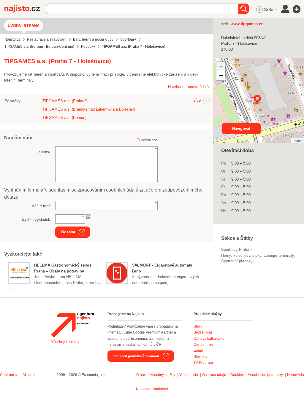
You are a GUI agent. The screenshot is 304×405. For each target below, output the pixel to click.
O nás (141, 375)
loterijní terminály (279, 255)
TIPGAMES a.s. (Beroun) (64, 117)
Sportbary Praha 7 (236, 249)
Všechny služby (163, 375)
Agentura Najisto (72, 324)
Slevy (198, 326)
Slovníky (200, 357)
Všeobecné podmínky (265, 375)
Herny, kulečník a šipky (241, 255)
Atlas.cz (29, 375)
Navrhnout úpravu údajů (188, 86)
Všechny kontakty (65, 342)
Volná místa (188, 375)
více (197, 100)
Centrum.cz (9, 375)
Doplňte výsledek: (35, 219)
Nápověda (295, 375)
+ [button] (221, 66)
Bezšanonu (203, 332)
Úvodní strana (23, 25)
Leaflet (298, 140)
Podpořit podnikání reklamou (136, 356)
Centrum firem (205, 344)
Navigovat (241, 128)
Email (198, 350)
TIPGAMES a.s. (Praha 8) (65, 101)
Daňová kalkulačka (209, 339)
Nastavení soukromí (152, 389)
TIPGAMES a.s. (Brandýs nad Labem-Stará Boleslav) (88, 109)
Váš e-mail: (41, 206)
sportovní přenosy (237, 261)
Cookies (237, 375)
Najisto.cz (25, 8)
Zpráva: (44, 151)
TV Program (203, 363)
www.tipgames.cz (247, 24)
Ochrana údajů (214, 375)
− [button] (221, 75)
